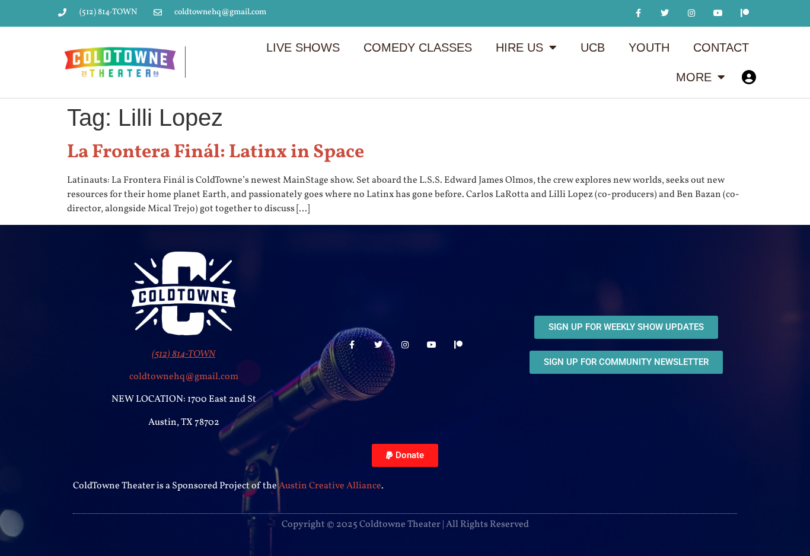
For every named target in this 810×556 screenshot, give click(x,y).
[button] (405, 455)
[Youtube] (717, 13)
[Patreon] (744, 13)
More (694, 77)
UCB (593, 47)
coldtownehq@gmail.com (183, 376)
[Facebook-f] (638, 13)
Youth (649, 47)
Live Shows (303, 47)
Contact (721, 47)
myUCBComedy (749, 77)
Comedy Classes (417, 47)
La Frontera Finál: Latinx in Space (215, 152)
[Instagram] (691, 13)
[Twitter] (665, 13)
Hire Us (519, 47)
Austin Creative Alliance (330, 486)
